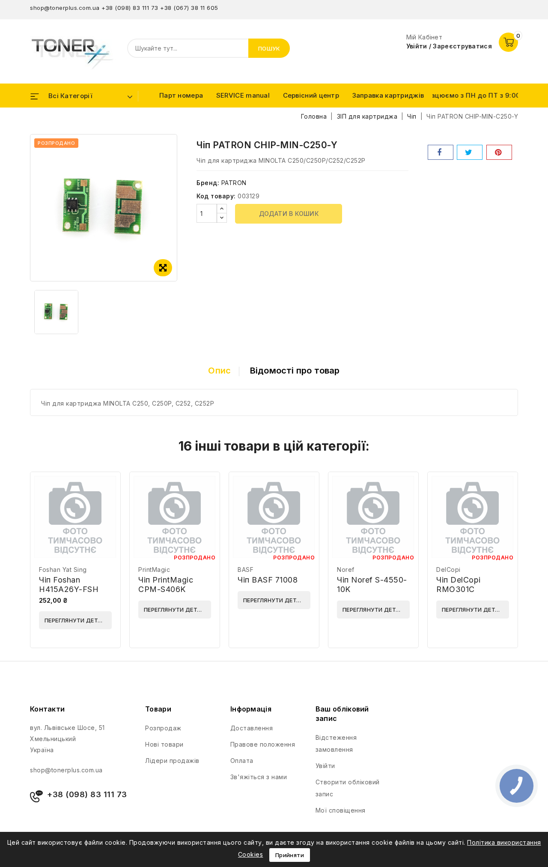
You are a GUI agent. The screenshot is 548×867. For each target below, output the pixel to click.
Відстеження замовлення (336, 743)
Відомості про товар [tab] (295, 370)
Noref (345, 569)
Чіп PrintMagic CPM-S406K (165, 584)
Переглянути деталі (76, 620)
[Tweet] (469, 152)
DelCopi (448, 569)
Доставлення (251, 728)
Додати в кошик (289, 213)
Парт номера (181, 95)
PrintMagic (154, 569)
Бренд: (208, 182)
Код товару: (216, 196)
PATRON (234, 182)
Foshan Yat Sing (63, 569)
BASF (245, 569)
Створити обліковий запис (348, 788)
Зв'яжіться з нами (258, 776)
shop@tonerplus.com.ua (65, 7)
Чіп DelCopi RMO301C (458, 584)
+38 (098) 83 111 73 (129, 7)
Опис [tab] (219, 370)
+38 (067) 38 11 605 (189, 7)
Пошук (269, 48)
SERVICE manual (243, 95)
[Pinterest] (499, 152)
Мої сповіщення (341, 810)
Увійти (325, 765)
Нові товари (164, 744)
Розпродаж (163, 728)
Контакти (47, 709)
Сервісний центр (311, 95)
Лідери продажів (172, 760)
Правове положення (262, 744)
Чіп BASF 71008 (268, 579)
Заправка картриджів (388, 95)
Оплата (241, 760)
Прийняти (289, 855)
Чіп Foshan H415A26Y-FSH (68, 584)
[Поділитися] (440, 152)
